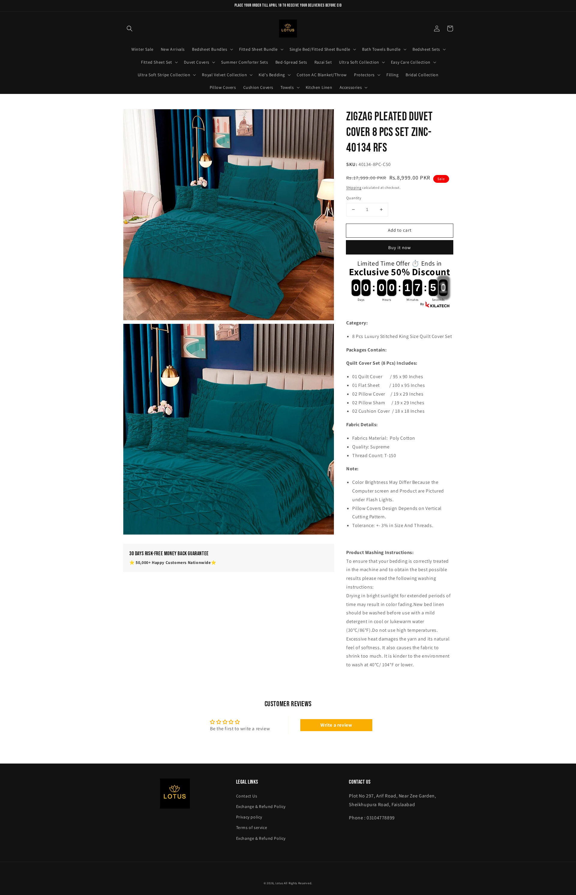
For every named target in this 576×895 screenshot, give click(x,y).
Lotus (279, 883)
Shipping (354, 187)
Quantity (353, 197)
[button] (129, 28)
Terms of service (251, 827)
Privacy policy (249, 817)
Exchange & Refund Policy (261, 806)
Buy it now (399, 247)
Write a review (336, 725)
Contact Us (246, 796)
